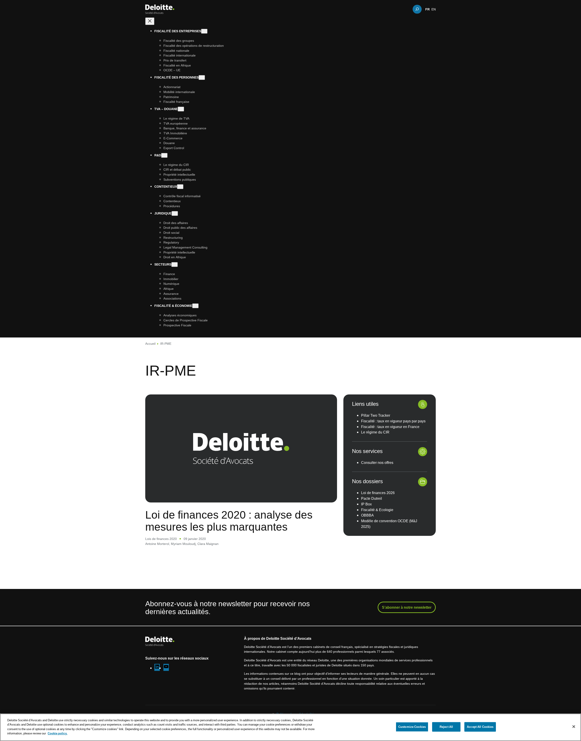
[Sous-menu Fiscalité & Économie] (195, 305)
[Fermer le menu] (149, 21)
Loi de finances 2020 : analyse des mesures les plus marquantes (229, 521)
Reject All (446, 727)
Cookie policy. (57, 733)
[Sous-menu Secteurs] (174, 264)
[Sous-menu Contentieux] (180, 186)
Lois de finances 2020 (161, 539)
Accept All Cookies (480, 727)
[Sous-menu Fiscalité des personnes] (202, 77)
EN (433, 9)
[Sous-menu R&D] (164, 155)
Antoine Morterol (157, 544)
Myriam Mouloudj (183, 544)
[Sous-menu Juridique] (175, 213)
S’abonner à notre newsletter (406, 607)
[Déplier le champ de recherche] (417, 9)
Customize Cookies (412, 727)
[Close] (574, 727)
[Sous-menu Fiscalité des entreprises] (204, 31)
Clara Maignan (208, 544)
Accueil (150, 343)
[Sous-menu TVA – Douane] (181, 109)
